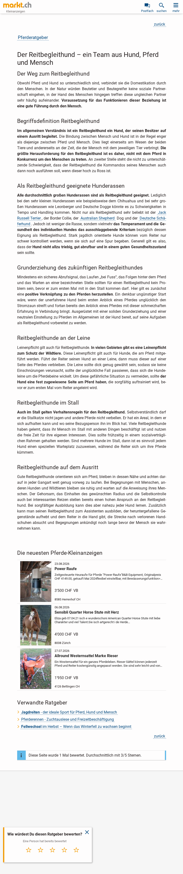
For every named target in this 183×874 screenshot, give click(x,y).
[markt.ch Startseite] (17, 5)
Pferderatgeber (33, 37)
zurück (159, 24)
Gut (64, 855)
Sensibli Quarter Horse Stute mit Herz (87, 612)
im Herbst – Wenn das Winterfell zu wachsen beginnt (76, 726)
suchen (162, 11)
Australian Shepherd (98, 218)
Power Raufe (66, 568)
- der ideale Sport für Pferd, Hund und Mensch (69, 712)
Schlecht (40, 855)
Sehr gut (76, 855)
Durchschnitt (52, 856)
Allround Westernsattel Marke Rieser (86, 656)
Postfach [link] (147, 11)
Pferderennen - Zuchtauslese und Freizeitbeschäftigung (67, 719)
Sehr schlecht (29, 856)
